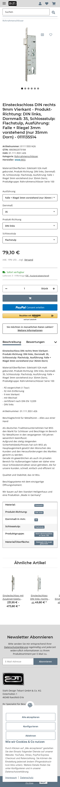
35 (36, 520)
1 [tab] (22, 88)
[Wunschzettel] (46, 3)
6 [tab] (38, 88)
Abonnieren (45, 661)
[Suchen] (53, 12)
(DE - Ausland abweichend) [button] (37, 275)
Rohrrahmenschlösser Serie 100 (44, 534)
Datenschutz (26, 777)
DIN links (39, 512)
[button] (40, 3)
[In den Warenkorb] (30, 298)
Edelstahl (39, 505)
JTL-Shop (29, 783)
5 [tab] (35, 88)
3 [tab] (28, 88)
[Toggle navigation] (4, 2)
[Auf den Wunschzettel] (50, 34)
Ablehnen (30, 735)
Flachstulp (39, 527)
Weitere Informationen (30, 330)
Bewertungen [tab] (35, 341)
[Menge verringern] (6, 288)
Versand (28, 259)
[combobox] (30, 197)
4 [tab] (32, 88)
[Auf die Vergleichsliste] (42, 34)
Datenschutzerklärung (16, 647)
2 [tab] (25, 88)
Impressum (11, 777)
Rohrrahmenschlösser (26, 156)
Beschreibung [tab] (12, 341)
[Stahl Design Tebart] (12, 3)
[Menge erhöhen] (53, 288)
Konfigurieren (30, 726)
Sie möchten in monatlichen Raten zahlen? (30, 328)
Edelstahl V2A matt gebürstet (44, 543)
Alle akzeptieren (31, 717)
